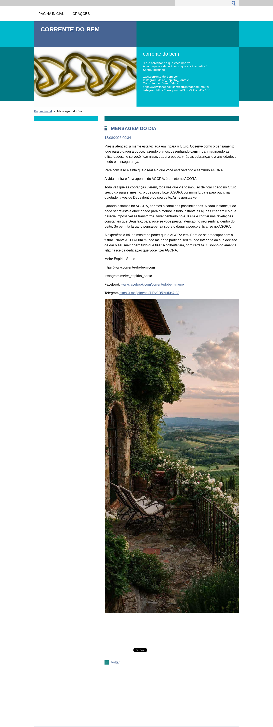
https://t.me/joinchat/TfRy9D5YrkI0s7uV (149, 293)
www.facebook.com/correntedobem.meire (152, 284)
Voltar (115, 662)
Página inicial (43, 111)
